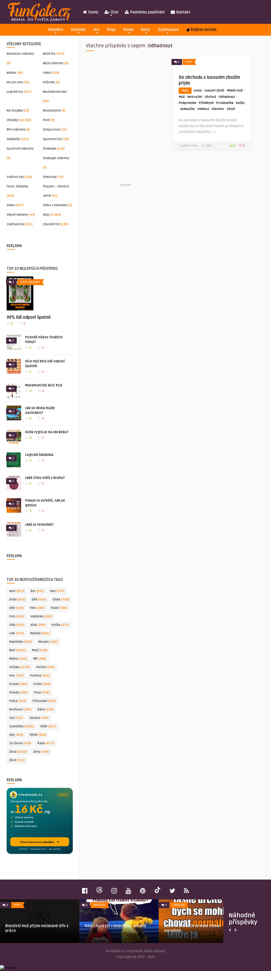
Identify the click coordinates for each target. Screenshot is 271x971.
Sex (16, 718)
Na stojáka (14, 111)
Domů (93, 12)
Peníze (45, 667)
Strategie (49, 149)
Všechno (218, 109)
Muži (39, 650)
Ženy (41, 752)
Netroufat (194, 97)
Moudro (48, 642)
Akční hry (49, 54)
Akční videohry (53, 63)
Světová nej (15, 177)
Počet (42, 684)
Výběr (38, 735)
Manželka (20, 642)
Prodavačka (224, 103)
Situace (39, 718)
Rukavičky (187, 109)
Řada (45, 743)
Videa (128, 29)
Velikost (203, 109)
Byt (37, 591)
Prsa (41, 693)
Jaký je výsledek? (39, 525)
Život (17, 760)
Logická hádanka (39, 455)
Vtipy (111, 29)
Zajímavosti (168, 29)
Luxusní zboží (214, 91)
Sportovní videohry (20, 149)
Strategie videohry (56, 158)
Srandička (21, 726)
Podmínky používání (147, 12)
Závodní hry (51, 224)
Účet (114, 12)
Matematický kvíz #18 (43, 385)
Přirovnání (44, 701)
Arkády (11, 73)
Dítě (39, 600)
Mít (39, 659)
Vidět (48, 726)
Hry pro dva (15, 82)
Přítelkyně (206, 103)
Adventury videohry (20, 54)
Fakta (47, 73)
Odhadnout (227, 97)
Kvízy (145, 29)
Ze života (20, 743)
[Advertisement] (125, 119)
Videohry (55, 29)
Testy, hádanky (17, 186)
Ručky (240, 103)
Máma (18, 659)
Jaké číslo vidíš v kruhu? (45, 478)
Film (37, 608)
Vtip (16, 735)
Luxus (198, 91)
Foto (16, 616)
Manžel (39, 633)
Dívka (61, 600)
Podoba (39, 676)
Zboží (231, 109)
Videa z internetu (55, 205)
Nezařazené (52, 111)
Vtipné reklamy (17, 215)
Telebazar (50, 177)
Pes (16, 676)
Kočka (60, 625)
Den (57, 591)
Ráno (45, 709)
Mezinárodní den (55, 92)
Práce (17, 701)
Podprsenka (187, 103)
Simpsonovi (51, 130)
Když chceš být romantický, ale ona (115, 926)
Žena (18, 752)
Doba (17, 600)
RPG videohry (16, 130)
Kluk (38, 625)
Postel (18, 684)
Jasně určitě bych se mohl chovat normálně (192, 928)
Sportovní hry (52, 139)
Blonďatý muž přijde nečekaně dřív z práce (37, 928)
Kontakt (182, 12)
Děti (16, 608)
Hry (96, 29)
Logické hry (15, 92)
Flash (59, 608)
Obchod (210, 97)
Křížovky (49, 82)
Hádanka (41, 616)
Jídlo (16, 625)
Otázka (19, 667)
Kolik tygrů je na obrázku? (47, 432)
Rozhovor (20, 709)
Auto (16, 591)
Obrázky (78, 29)
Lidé (16, 633)
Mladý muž (235, 91)
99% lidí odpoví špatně (29, 317)
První (46, 120)
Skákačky (13, 139)
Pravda (18, 693)
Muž (17, 650)
